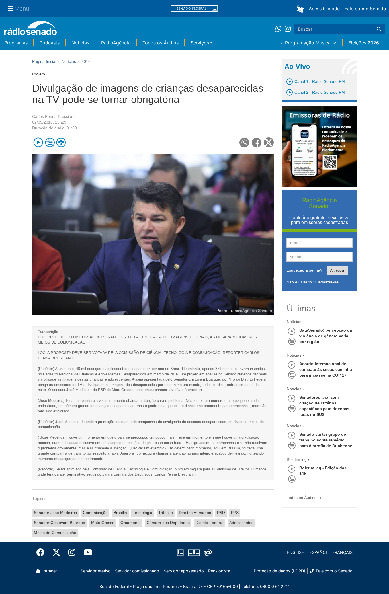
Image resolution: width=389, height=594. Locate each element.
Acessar (337, 270)
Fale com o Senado (365, 8)
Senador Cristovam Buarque (59, 522)
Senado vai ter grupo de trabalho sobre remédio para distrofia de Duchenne (325, 440)
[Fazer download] (61, 142)
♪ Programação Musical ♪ (308, 43)
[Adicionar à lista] (49, 142)
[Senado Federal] (194, 8)
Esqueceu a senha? (304, 270)
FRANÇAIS (342, 552)
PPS (235, 512)
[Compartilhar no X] (269, 142)
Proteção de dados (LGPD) (279, 570)
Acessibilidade (324, 8)
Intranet (49, 570)
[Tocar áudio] (38, 142)
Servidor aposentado (184, 570)
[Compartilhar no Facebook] (256, 142)
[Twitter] (56, 552)
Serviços (200, 43)
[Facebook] (42, 552)
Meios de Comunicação (55, 532)
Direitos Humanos (195, 512)
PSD (221, 512)
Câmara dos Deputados (168, 522)
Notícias (80, 43)
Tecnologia (142, 512)
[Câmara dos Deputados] (181, 552)
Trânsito (165, 512)
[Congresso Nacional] (194, 552)
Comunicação (95, 512)
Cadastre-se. (327, 282)
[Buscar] (379, 29)
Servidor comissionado (137, 570)
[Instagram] (288, 29)
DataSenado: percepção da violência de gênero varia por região (325, 336)
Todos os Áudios (160, 43)
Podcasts (50, 43)
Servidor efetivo (96, 570)
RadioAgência (115, 43)
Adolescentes (241, 522)
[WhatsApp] (280, 29)
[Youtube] (86, 552)
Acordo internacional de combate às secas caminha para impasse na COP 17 (325, 369)
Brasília (120, 512)
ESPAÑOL (318, 552)
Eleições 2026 (363, 43)
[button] (301, 8)
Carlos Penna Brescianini (54, 116)
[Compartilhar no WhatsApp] (244, 142)
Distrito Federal (209, 522)
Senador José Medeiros (55, 512)
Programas (16, 43)
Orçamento (130, 522)
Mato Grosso (102, 522)
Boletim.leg (297, 459)
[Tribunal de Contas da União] (207, 552)
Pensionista (219, 570)
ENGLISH (296, 552)
